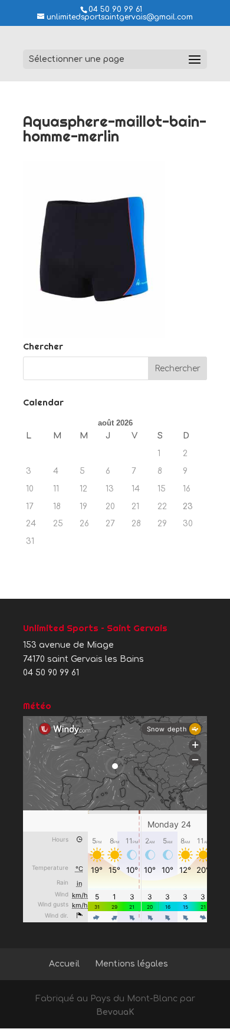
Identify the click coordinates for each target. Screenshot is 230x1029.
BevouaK (115, 1012)
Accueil (64, 963)
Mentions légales (131, 963)
